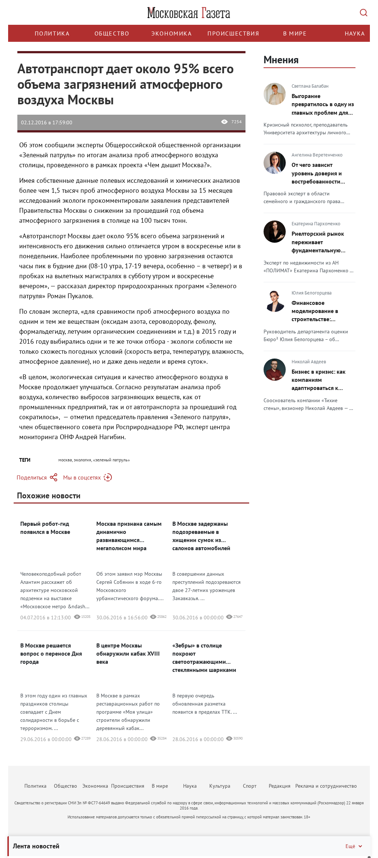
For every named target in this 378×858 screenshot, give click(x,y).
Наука (355, 33)
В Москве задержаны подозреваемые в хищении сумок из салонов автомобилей (201, 536)
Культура (219, 786)
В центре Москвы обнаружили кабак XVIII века (128, 653)
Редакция (280, 786)
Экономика (171, 33)
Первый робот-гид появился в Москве (45, 527)
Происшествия (233, 33)
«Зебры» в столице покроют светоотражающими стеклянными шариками (204, 657)
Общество (112, 33)
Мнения (281, 59)
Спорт (250, 786)
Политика (52, 33)
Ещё (350, 846)
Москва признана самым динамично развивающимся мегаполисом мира (129, 536)
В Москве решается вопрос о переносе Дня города (51, 653)
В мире (295, 33)
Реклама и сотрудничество (326, 786)
